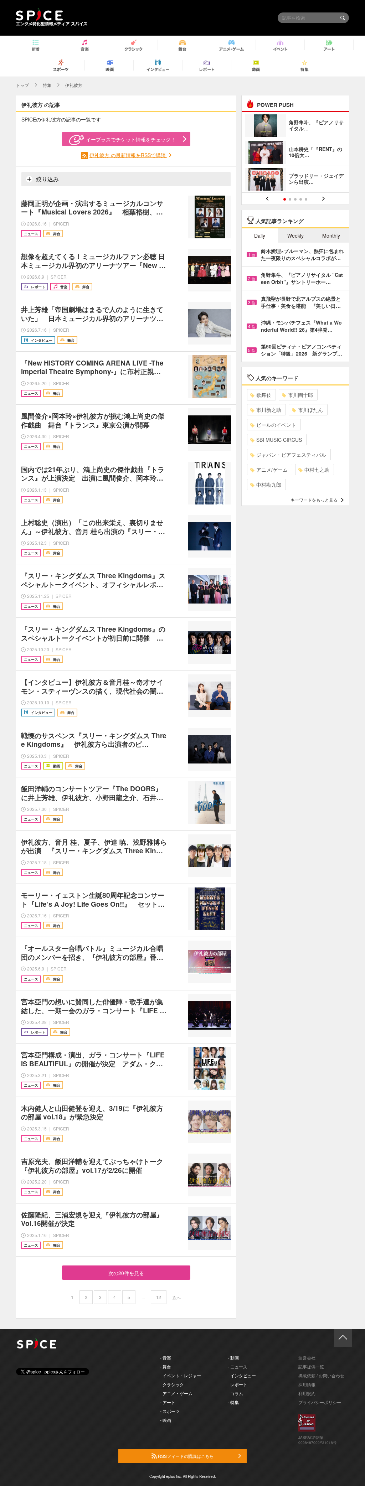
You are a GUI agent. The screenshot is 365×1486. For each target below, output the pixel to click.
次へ (177, 1297)
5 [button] (306, 199)
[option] (295, 153)
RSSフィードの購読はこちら (185, 1456)
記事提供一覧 (311, 1366)
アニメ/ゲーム (272, 469)
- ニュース (237, 1366)
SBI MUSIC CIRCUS (279, 439)
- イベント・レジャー (180, 1375)
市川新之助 (268, 409)
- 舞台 (165, 1366)
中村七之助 (316, 469)
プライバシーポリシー (319, 1402)
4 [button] (300, 199)
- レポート (237, 1384)
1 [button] (284, 199)
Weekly (295, 235)
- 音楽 (165, 1358)
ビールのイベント (276, 424)
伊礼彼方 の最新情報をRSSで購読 (128, 155)
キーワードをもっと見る (314, 500)
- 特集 (233, 1402)
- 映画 (165, 1420)
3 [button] (295, 199)
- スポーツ (170, 1411)
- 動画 (233, 1358)
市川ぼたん (310, 409)
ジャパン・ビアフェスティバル (291, 454)
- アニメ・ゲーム (176, 1393)
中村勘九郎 (268, 484)
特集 (47, 85)
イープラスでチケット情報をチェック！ (131, 139)
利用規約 (306, 1393)
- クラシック (172, 1384)
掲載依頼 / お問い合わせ (321, 1375)
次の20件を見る (126, 1273)
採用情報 (306, 1384)
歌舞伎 (263, 394)
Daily (259, 235)
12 (158, 1297)
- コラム (235, 1393)
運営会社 (306, 1358)
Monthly (331, 235)
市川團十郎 (300, 394)
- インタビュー (242, 1375)
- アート (167, 1402)
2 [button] (290, 199)
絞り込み (47, 179)
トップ (22, 85)
